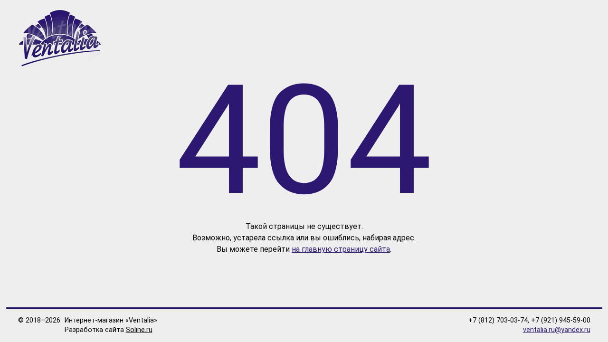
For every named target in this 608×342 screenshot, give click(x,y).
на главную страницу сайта (341, 249)
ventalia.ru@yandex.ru (556, 330)
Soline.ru (139, 330)
